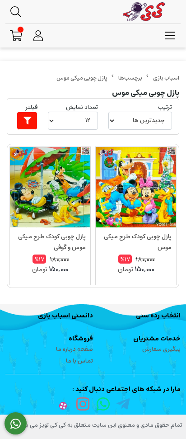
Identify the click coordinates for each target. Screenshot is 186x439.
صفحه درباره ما (74, 349)
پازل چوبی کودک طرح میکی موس (138, 242)
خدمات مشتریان (157, 338)
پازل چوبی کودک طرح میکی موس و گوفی (52, 242)
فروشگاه (81, 338)
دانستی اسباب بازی (65, 315)
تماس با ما (79, 361)
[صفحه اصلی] (166, 78)
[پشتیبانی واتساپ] (16, 423)
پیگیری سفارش (161, 349)
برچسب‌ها (130, 78)
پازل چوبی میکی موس (81, 78)
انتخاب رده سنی (158, 315)
